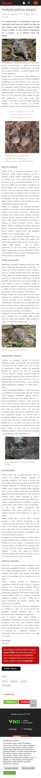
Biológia (26, 14)
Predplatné (26, 702)
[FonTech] (26, 730)
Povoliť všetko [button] (9, 773)
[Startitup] (13, 730)
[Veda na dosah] (20, 722)
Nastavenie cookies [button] (11, 768)
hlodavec (14, 681)
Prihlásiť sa (11, 702)
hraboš (23, 681)
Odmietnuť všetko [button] (28, 768)
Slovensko (6, 685)
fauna (5, 681)
